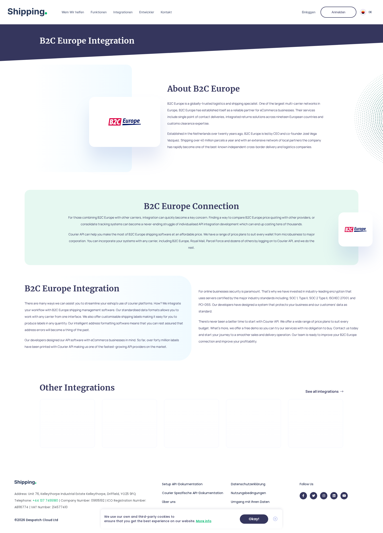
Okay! (254, 518)
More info (203, 521)
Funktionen (99, 12)
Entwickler (146, 12)
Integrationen (123, 12)
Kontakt (166, 12)
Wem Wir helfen (73, 12)
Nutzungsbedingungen (248, 493)
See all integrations (322, 391)
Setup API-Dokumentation (182, 484)
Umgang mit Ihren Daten (250, 502)
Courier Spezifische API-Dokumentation (192, 493)
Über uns (169, 502)
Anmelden (338, 12)
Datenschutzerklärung (248, 484)
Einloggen (308, 12)
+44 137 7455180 (45, 500)
